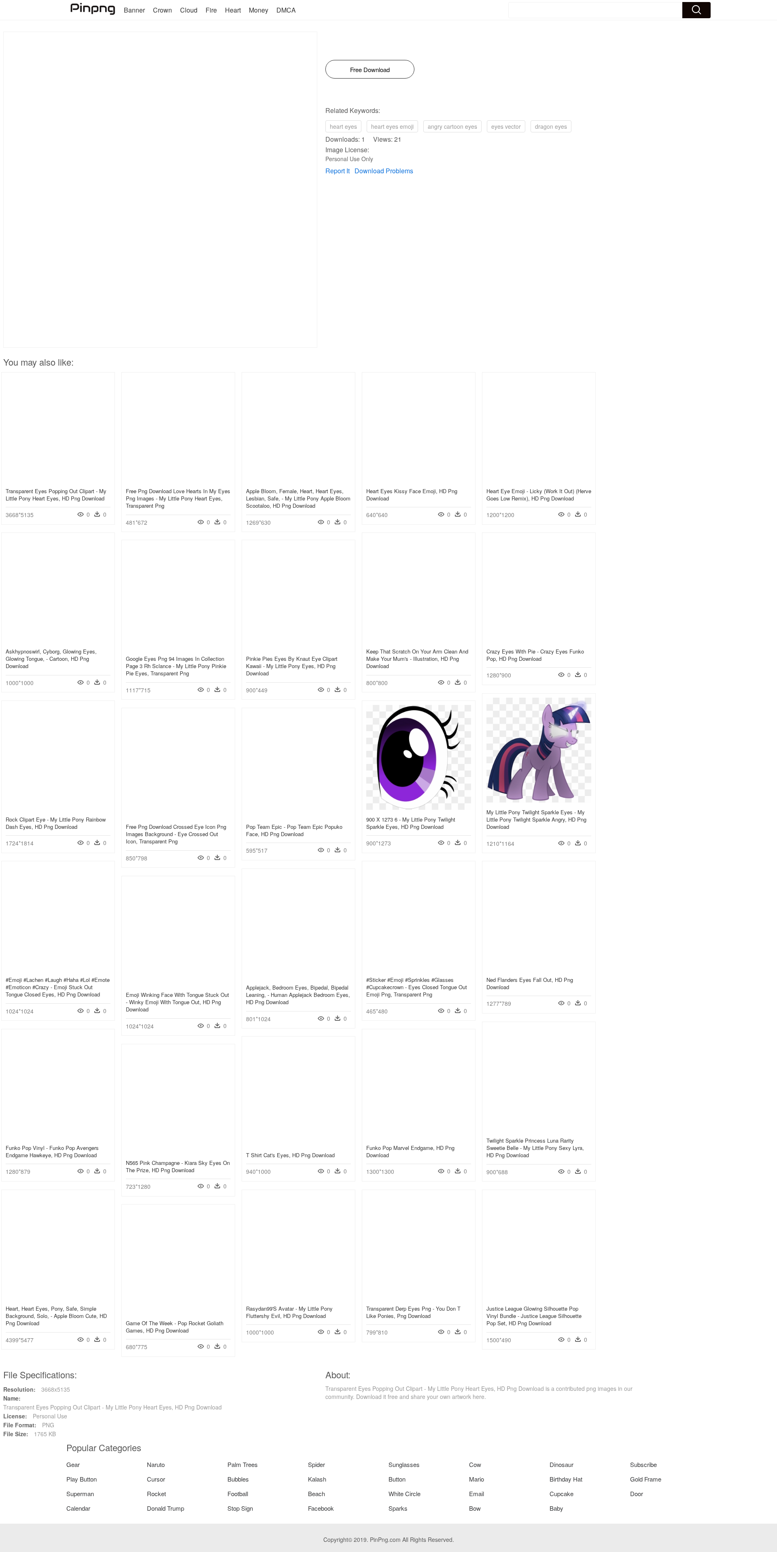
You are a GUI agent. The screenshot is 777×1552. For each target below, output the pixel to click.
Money (258, 10)
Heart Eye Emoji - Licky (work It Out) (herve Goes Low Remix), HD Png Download (538, 494)
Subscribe (643, 1464)
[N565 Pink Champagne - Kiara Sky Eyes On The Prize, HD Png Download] (178, 1151)
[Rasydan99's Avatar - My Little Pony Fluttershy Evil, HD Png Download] (298, 1296)
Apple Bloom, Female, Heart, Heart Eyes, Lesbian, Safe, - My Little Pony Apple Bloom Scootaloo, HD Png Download (298, 498)
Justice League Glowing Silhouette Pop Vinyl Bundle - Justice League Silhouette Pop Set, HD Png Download (534, 1316)
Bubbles (238, 1479)
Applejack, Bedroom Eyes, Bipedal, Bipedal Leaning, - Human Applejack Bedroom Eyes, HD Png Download (298, 995)
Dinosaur (561, 1464)
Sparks (398, 1508)
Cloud (188, 10)
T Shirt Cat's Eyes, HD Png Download (290, 1155)
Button (396, 1479)
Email (476, 1493)
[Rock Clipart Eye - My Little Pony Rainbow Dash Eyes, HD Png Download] (58, 807)
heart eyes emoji (392, 126)
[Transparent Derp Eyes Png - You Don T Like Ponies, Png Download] (418, 1296)
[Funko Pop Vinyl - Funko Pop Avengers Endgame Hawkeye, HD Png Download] (58, 1136)
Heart (233, 10)
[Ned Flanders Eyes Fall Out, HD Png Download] (538, 968)
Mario (476, 1479)
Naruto (156, 1464)
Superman (80, 1493)
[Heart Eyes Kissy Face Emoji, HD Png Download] (418, 479)
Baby (556, 1508)
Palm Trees (242, 1464)
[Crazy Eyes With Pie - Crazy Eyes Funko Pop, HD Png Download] (538, 639)
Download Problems (384, 170)
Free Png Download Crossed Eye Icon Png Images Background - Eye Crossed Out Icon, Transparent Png (176, 834)
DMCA (286, 10)
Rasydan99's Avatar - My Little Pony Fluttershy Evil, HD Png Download (289, 1312)
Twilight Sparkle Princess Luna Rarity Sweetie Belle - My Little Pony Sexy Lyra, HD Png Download (535, 1148)
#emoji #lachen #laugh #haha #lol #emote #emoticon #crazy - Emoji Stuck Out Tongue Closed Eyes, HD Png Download (58, 987)
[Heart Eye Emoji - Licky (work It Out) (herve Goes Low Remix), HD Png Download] (538, 479)
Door (636, 1493)
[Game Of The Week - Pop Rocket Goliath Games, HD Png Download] (178, 1311)
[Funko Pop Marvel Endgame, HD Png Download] (418, 1136)
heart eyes (343, 126)
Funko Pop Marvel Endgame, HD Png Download (410, 1151)
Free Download (370, 69)
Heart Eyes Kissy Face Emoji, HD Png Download (411, 494)
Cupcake (561, 1493)
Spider (316, 1464)
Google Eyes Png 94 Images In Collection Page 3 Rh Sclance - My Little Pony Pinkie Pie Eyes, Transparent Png (176, 666)
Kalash (317, 1479)
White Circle (404, 1493)
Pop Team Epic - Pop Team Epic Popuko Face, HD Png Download (294, 830)
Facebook (321, 1508)
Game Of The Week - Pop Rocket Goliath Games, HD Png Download (174, 1326)
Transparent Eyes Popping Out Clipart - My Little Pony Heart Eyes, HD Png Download (56, 494)
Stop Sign (240, 1508)
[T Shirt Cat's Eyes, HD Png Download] (298, 1143)
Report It (337, 170)
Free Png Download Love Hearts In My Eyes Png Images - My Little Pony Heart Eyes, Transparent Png (178, 498)
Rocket (156, 1493)
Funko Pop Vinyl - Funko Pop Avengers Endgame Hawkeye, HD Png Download (52, 1151)
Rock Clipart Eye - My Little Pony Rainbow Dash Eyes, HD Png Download (56, 822)
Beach (316, 1493)
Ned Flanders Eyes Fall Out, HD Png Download (529, 983)
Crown (162, 10)
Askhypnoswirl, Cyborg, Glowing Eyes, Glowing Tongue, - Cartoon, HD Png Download (51, 658)
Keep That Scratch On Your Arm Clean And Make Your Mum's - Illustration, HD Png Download (417, 658)
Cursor (156, 1479)
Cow (475, 1464)
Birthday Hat (566, 1479)
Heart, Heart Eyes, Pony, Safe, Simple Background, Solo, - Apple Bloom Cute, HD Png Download (56, 1316)
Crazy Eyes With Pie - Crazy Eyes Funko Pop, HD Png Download (535, 654)
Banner (134, 10)
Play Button (81, 1479)
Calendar (78, 1508)
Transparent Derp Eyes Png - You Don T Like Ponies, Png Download (413, 1312)
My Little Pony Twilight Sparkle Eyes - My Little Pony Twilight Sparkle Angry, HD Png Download (536, 819)
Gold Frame (645, 1479)
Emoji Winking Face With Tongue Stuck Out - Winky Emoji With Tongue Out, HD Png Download (177, 1002)
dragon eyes (551, 126)
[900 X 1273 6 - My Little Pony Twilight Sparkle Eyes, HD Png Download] (418, 807)
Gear (73, 1464)
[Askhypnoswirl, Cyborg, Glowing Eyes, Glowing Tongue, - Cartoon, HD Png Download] (58, 639)
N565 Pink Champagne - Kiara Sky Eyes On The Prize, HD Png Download (178, 1166)
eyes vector (506, 126)
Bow (475, 1508)
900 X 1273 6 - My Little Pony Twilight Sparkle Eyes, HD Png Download (410, 822)
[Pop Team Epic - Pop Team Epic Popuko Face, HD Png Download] (298, 815)
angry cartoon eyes (452, 126)
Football (237, 1493)
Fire (211, 10)
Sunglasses (404, 1464)
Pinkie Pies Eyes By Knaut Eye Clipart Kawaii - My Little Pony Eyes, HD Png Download (292, 666)
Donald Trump (165, 1508)
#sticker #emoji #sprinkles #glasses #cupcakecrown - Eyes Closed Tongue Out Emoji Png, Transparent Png (416, 987)
